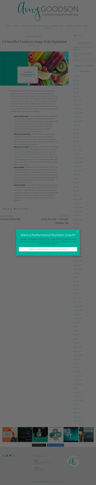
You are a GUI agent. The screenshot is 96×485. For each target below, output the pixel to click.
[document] (48, 242)
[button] (77, 232)
